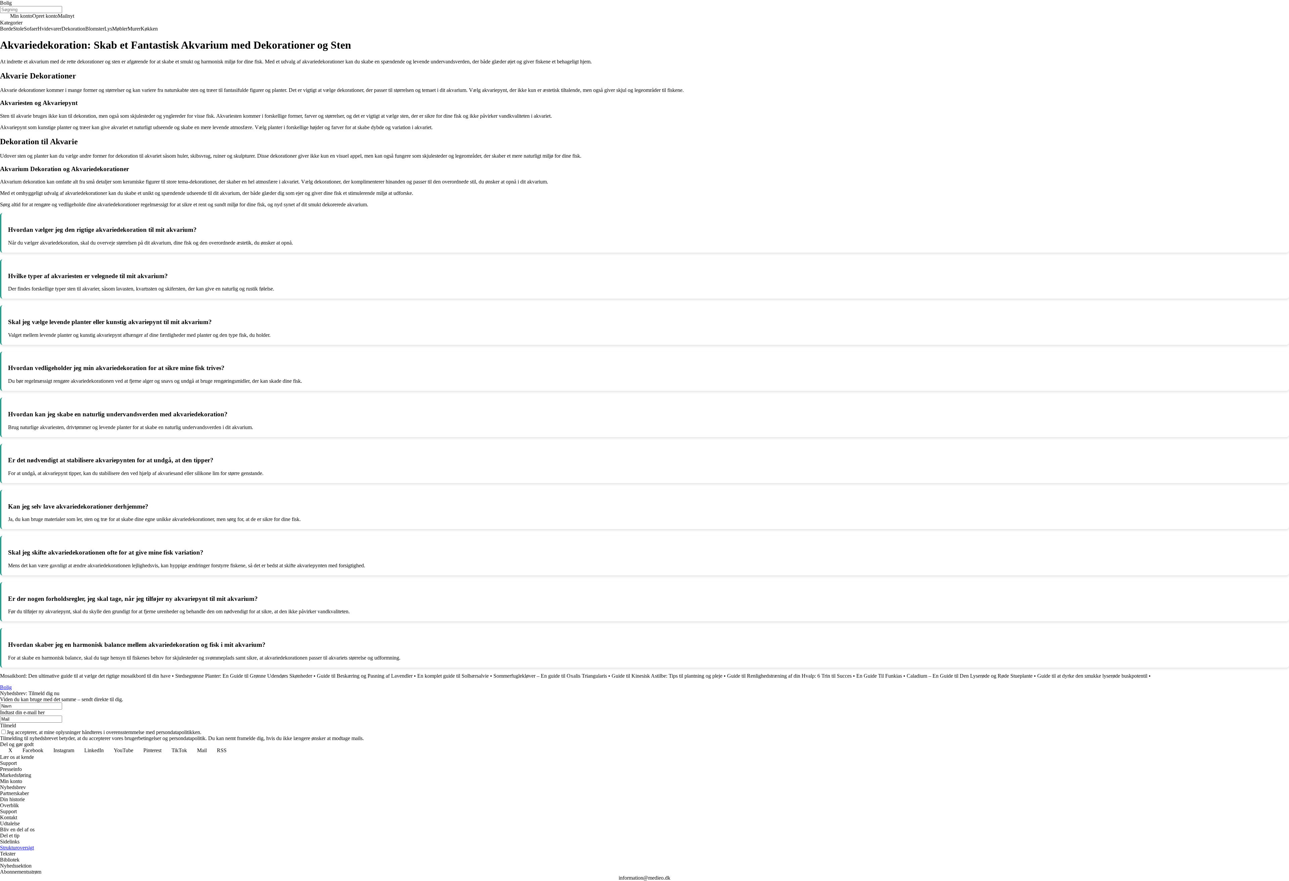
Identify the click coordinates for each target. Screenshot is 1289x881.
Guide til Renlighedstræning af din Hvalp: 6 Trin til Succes (789, 676)
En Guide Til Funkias (879, 676)
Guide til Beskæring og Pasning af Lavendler (365, 676)
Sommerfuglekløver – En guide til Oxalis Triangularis (550, 676)
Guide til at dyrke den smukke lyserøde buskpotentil (1092, 676)
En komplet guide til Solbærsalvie (453, 676)
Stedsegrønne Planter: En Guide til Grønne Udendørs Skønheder (243, 676)
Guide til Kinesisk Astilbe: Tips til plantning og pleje (667, 676)
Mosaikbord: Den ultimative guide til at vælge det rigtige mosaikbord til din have (85, 676)
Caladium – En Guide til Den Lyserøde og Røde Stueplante (970, 676)
